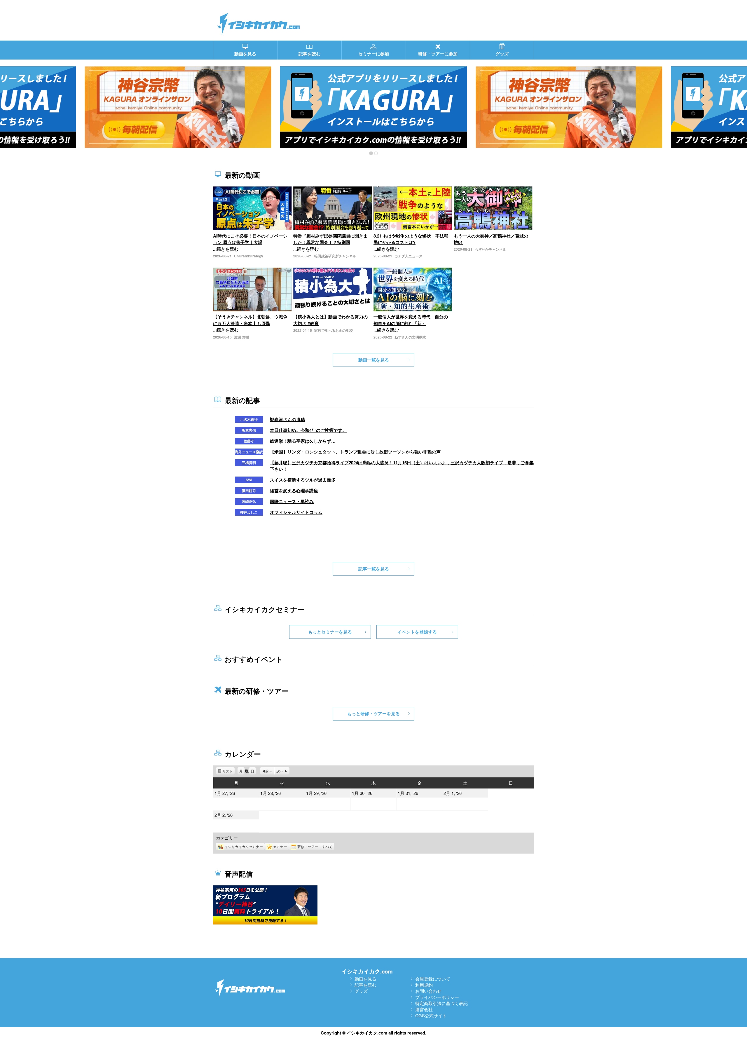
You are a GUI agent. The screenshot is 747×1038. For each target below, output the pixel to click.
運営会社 (424, 1009)
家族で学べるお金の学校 (333, 330)
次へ (279, 770)
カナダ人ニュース (409, 256)
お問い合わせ (428, 991)
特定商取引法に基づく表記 (441, 1003)
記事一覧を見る (373, 569)
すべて (327, 846)
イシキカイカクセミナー (243, 846)
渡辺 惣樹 (241, 337)
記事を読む (365, 985)
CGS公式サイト (431, 1015)
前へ (268, 770)
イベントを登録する (417, 632)
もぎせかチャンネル (490, 249)
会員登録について (432, 979)
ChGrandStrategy (248, 256)
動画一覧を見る (373, 360)
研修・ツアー (307, 846)
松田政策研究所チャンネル (335, 256)
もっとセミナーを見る (330, 632)
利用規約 (424, 985)
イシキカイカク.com (367, 971)
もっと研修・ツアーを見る (373, 713)
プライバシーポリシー (437, 997)
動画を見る (365, 979)
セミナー (280, 846)
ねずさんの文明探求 (410, 337)
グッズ (361, 991)
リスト (228, 771)
